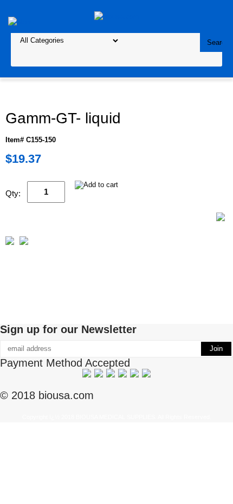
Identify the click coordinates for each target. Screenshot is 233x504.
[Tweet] (9, 242)
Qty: (13, 193)
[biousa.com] (116, 16)
